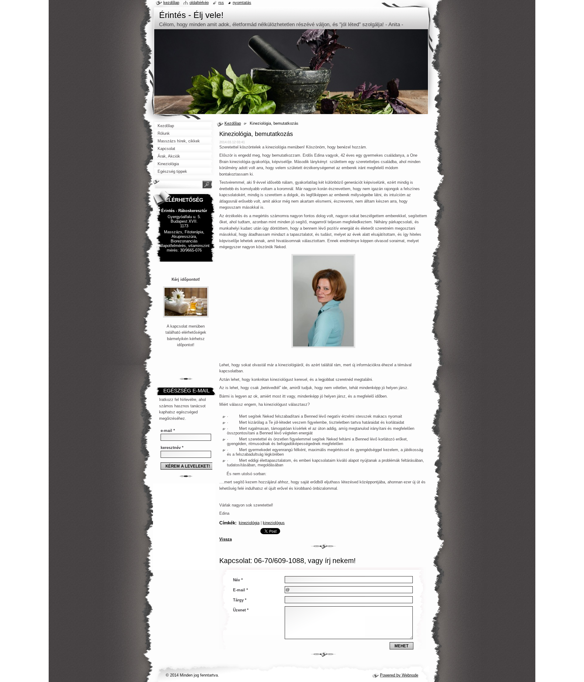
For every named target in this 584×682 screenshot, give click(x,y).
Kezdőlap (232, 123)
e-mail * (168, 430)
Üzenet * (241, 610)
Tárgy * (239, 600)
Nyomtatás (242, 2)
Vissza (225, 539)
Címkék (227, 522)
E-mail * (240, 590)
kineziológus (274, 522)
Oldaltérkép (199, 2)
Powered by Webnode (399, 675)
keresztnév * (172, 447)
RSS (221, 2)
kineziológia (249, 522)
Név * (238, 580)
